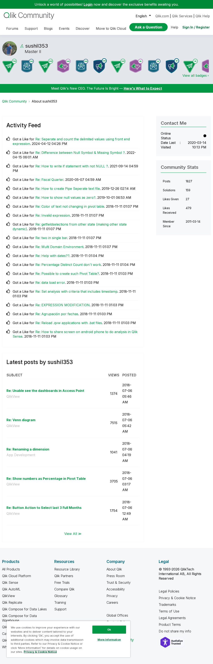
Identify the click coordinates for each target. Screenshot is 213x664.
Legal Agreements (172, 618)
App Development (20, 455)
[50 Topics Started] (172, 65)
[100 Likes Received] (81, 65)
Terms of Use (169, 611)
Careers (112, 602)
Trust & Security (118, 582)
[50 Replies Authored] (190, 65)
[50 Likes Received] (154, 65)
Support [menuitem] (31, 28)
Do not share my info (175, 631)
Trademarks (167, 604)
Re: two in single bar (51, 238)
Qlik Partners (63, 576)
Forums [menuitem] (12, 28)
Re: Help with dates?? (52, 256)
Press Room (115, 576)
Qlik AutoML (11, 589)
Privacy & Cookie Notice (177, 598)
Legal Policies (169, 591)
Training (60, 602)
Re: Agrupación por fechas (56, 314)
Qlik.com (162, 16)
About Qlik (114, 569)
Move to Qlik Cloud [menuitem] (111, 28)
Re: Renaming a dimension (27, 449)
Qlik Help (203, 16)
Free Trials (62, 582)
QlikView (13, 396)
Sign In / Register (196, 27)
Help (174, 27)
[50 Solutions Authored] (136, 65)
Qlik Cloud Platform (16, 576)
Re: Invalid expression (52, 215)
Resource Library (67, 569)
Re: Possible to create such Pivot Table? (67, 274)
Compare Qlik (64, 589)
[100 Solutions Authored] (63, 65)
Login (88, 4)
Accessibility (115, 589)
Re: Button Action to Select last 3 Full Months (44, 508)
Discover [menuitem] (83, 28)
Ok (109, 629)
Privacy (112, 596)
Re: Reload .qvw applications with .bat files (68, 323)
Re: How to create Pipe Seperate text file (67, 188)
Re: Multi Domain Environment (59, 247)
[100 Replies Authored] (118, 65)
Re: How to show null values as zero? (65, 197)
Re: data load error (50, 282)
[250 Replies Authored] (45, 65)
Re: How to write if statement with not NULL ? (71, 166)
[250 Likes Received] (27, 65)
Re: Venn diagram (20, 420)
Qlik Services (182, 16)
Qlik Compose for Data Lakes (24, 609)
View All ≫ (73, 533)
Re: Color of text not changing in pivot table (69, 206)
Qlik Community (14, 101)
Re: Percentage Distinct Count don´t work (68, 265)
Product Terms (170, 624)
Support (60, 609)
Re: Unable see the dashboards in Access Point (45, 391)
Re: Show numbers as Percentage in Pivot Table (46, 478)
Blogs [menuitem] (48, 28)
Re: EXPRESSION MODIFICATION (62, 305)
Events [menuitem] (64, 28)
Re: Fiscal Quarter (49, 180)
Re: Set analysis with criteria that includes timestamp (76, 291)
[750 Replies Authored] (9, 65)
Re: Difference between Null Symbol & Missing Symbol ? (80, 153)
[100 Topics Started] (100, 65)
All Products (11, 569)
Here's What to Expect (143, 88)
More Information (109, 639)
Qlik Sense (10, 582)
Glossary (61, 596)
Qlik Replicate (12, 602)
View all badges (194, 75)
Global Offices (117, 615)
